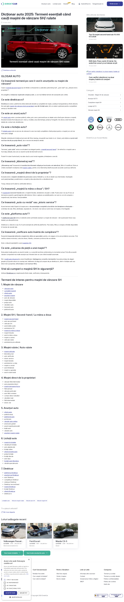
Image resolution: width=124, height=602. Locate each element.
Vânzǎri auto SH (30, 500)
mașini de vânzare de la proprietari (22, 106)
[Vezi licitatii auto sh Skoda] (91, 127)
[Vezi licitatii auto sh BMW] (100, 120)
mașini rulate (27, 168)
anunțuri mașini (9, 295)
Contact (82, 576)
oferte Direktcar (9, 491)
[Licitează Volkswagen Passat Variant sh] (13, 531)
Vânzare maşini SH (94, 110)
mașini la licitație (10, 442)
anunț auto (7, 117)
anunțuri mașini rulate (11, 433)
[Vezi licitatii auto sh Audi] (118, 119)
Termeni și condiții (109, 573)
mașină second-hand (13, 88)
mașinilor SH (26, 243)
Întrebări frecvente (38, 573)
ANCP (82, 581)
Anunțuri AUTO (92, 98)
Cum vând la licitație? (39, 579)
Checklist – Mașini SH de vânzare (98, 95)
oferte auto (8, 293)
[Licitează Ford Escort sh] (39, 531)
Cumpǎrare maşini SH (94, 102)
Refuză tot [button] (23, 593)
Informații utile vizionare (87, 573)
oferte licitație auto (10, 452)
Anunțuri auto (46, 4)
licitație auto (7, 131)
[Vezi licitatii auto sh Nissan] (118, 127)
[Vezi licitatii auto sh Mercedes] (109, 127)
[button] (16, 597)
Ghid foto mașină (61, 573)
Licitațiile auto (6, 500)
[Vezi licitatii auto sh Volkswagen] (91, 120)
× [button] (29, 559)
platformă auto (9, 417)
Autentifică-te (86, 4)
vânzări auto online (10, 421)
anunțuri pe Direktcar (11, 475)
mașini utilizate (9, 351)
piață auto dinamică (12, 259)
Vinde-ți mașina (61, 576)
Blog (73, 4)
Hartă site (107, 584)
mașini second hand (11, 319)
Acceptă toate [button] (10, 593)
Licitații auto (57, 4)
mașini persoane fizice (12, 386)
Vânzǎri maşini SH (42, 500)
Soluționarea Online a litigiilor (89, 579)
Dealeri (66, 3)
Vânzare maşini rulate (18, 500)
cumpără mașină (10, 291)
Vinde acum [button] (114, 4)
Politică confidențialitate (111, 579)
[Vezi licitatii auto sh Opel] (100, 127)
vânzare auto (8, 288)
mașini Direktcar (10, 487)
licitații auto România (11, 461)
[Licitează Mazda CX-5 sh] (65, 531)
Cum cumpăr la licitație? (40, 576)
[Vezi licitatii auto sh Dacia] (109, 119)
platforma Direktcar (11, 473)
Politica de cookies (110, 581)
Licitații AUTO (92, 106)
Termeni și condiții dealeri (112, 576)
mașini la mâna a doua (12, 330)
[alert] (16, 579)
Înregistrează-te (98, 4)
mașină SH (6, 193)
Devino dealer (60, 579)
